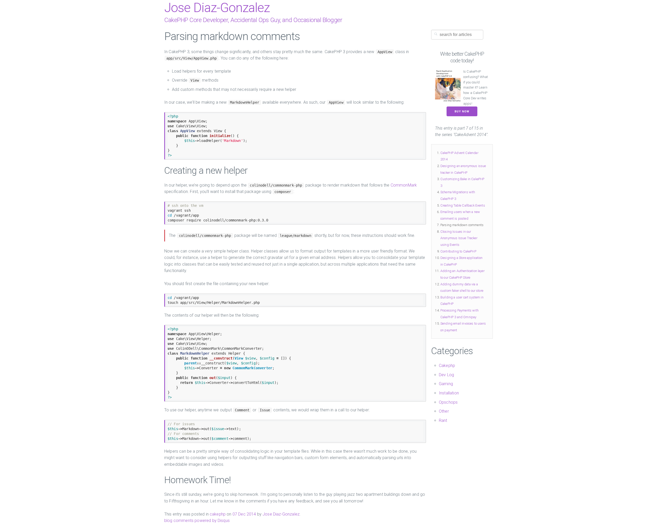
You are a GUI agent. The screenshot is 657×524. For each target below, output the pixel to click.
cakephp (218, 514)
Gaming (446, 383)
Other (444, 411)
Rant (443, 420)
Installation (449, 393)
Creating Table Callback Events (462, 205)
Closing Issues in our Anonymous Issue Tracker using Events (458, 238)
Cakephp (447, 365)
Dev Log (446, 374)
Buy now (462, 111)
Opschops (448, 402)
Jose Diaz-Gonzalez (217, 7)
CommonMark (404, 185)
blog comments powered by (197, 520)
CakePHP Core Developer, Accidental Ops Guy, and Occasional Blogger (253, 20)
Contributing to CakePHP (458, 251)
